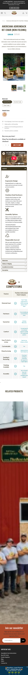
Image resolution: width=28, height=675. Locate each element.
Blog (2, 659)
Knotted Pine (7, 102)
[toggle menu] (1, 13)
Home (3, 20)
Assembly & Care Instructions (8, 653)
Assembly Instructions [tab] (7, 267)
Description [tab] (5, 270)
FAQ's (2, 661)
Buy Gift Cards (5, 655)
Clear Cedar (6, 105)
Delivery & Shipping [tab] (7, 264)
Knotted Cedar (17, 102)
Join (23, 640)
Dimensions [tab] (5, 260)
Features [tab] (4, 168)
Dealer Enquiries (5, 657)
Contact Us (4, 663)
